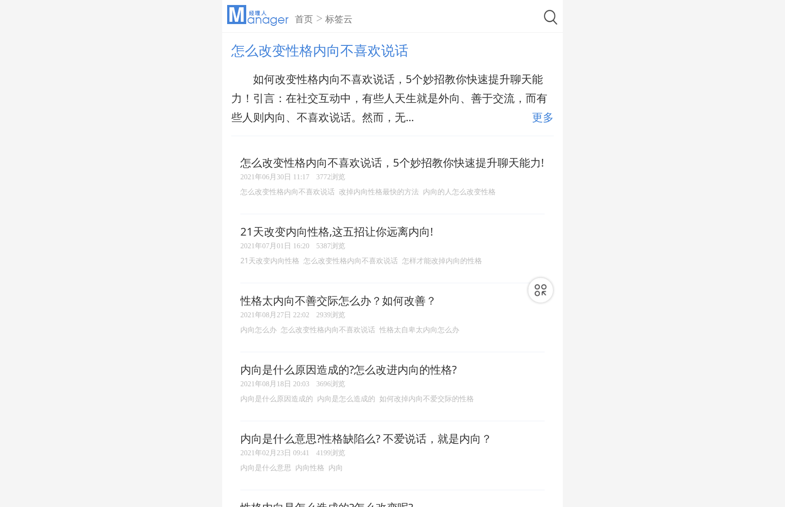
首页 (304, 19)
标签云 (339, 19)
